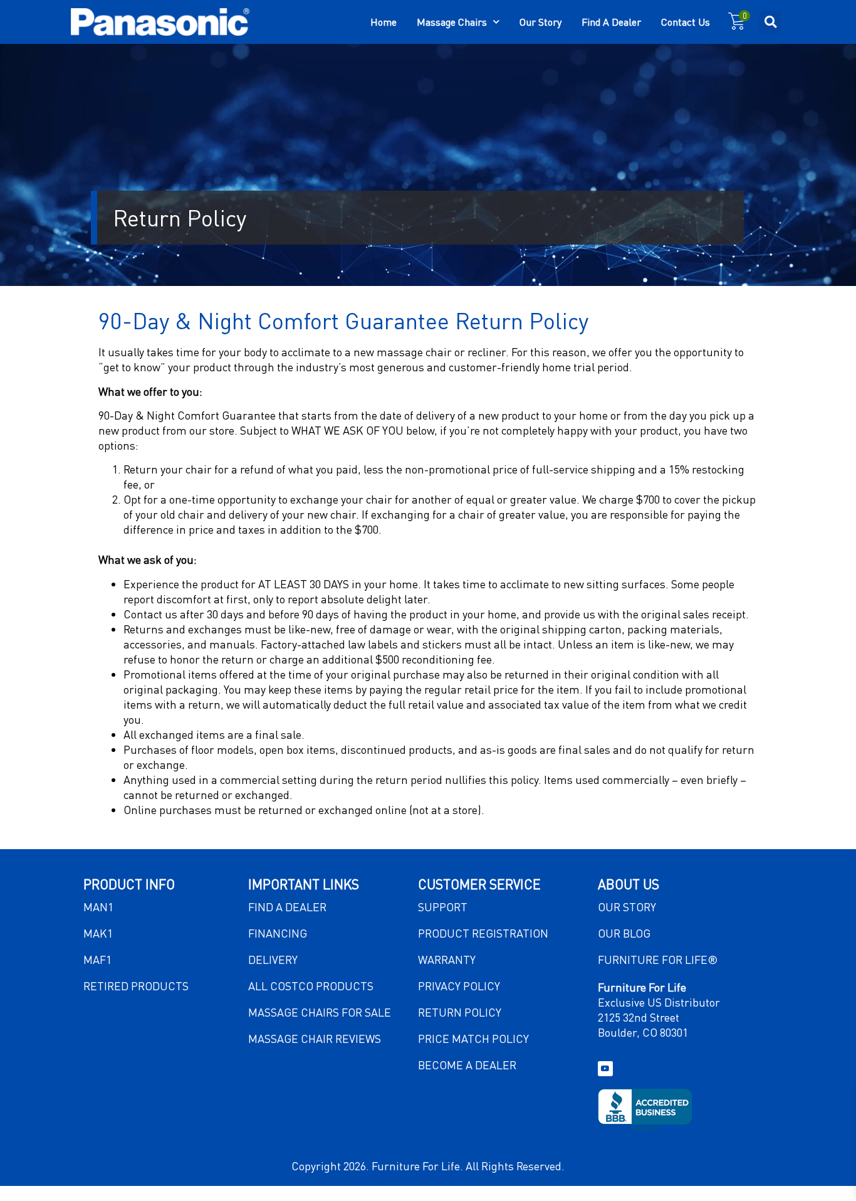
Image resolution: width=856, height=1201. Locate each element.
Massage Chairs (452, 21)
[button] (770, 22)
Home (383, 21)
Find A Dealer (611, 21)
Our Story (540, 21)
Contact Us (685, 21)
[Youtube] (605, 1068)
